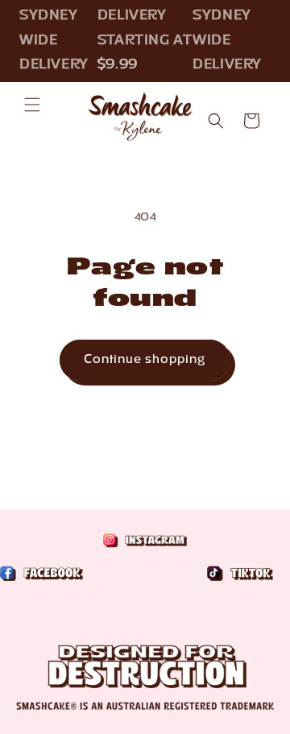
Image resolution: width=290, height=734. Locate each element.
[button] (32, 104)
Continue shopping (145, 359)
